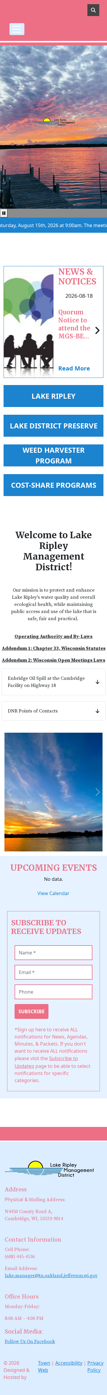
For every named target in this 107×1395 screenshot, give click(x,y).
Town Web (44, 1366)
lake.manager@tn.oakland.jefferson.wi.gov (51, 1276)
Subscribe (31, 1011)
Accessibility (68, 1363)
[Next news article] (97, 331)
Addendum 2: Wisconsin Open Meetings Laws (53, 660)
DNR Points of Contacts (33, 711)
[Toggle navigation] (17, 29)
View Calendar (53, 893)
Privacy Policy (95, 1366)
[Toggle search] (93, 10)
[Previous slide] (9, 792)
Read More (74, 368)
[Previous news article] (10, 331)
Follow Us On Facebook (30, 1342)
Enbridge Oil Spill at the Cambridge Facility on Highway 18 (46, 681)
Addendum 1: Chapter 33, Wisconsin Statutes (54, 648)
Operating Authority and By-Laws (53, 636)
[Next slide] (98, 792)
